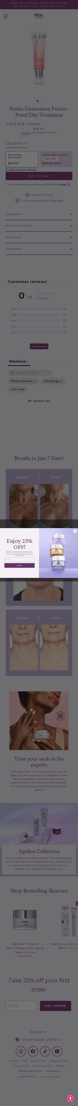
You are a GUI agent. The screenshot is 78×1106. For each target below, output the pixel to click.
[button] (70, 1098)
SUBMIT (19, 565)
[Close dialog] (75, 531)
